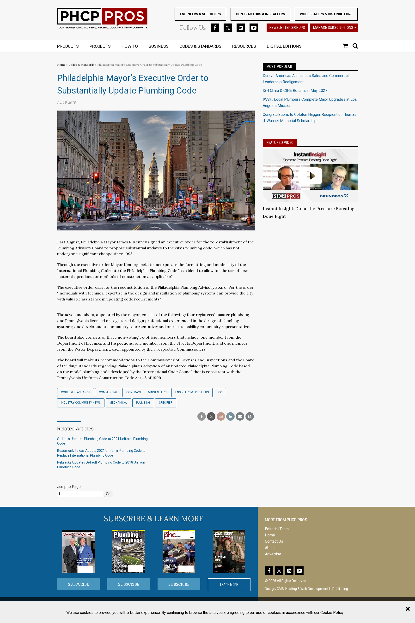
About (270, 548)
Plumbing (143, 402)
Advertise (273, 554)
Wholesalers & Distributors (326, 14)
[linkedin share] (230, 416)
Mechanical (118, 402)
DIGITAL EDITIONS (284, 46)
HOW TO (130, 46)
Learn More (229, 585)
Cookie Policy (331, 612)
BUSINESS (159, 46)
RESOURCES (244, 46)
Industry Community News (81, 402)
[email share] (240, 416)
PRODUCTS (68, 46)
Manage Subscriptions (333, 27)
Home (61, 64)
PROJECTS (100, 46)
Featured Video (279, 142)
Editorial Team (277, 529)
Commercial (108, 392)
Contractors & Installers (260, 14)
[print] (249, 416)
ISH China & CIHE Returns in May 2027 (295, 90)
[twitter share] (211, 416)
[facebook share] (201, 416)
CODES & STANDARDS (200, 46)
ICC (220, 392)
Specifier (165, 402)
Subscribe (78, 584)
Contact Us (274, 541)
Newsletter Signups (287, 27)
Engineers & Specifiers (200, 14)
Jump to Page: (69, 486)
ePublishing (339, 589)
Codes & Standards (81, 64)
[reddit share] (221, 416)
